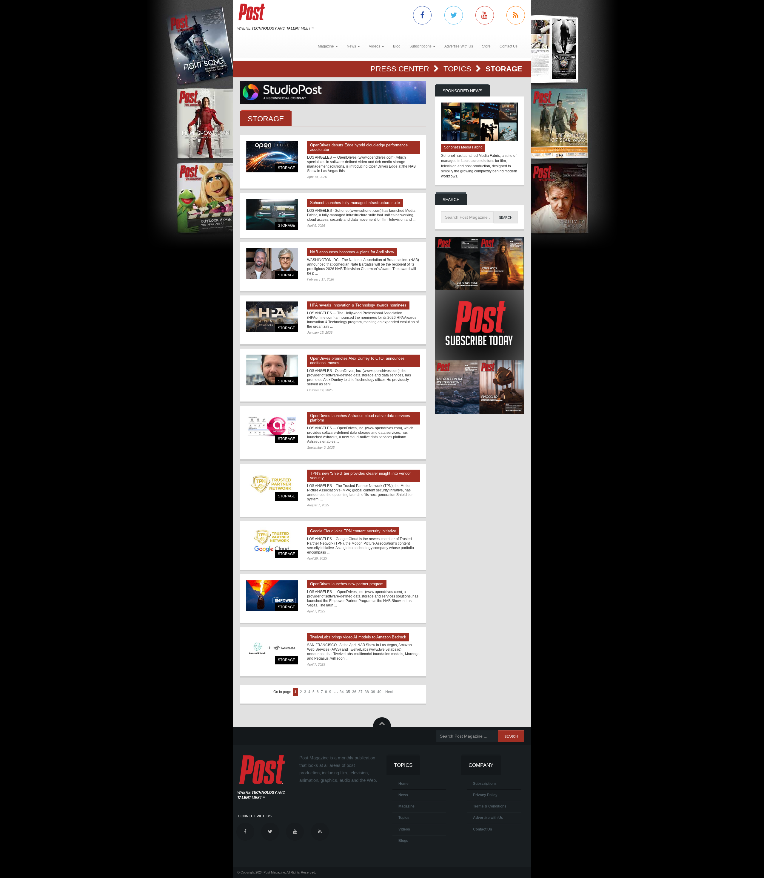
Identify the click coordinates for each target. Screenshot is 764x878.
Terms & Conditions (489, 806)
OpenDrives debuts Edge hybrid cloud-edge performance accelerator (359, 147)
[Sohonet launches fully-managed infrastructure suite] (272, 214)
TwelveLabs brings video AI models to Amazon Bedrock (358, 637)
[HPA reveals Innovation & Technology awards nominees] (272, 316)
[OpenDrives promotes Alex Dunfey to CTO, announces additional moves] (272, 370)
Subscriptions (485, 784)
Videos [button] (375, 46)
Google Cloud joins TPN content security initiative (353, 531)
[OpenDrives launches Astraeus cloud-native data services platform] (272, 427)
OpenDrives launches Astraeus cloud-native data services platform (360, 417)
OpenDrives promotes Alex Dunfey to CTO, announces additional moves (357, 360)
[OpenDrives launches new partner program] (272, 595)
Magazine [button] (326, 46)
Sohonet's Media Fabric (463, 147)
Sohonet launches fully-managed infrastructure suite (355, 202)
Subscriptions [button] (420, 46)
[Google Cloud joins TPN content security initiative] (272, 542)
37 (360, 692)
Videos (404, 829)
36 (354, 692)
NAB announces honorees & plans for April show (352, 252)
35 (348, 692)
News (403, 795)
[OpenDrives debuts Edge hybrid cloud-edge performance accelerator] (272, 156)
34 (342, 692)
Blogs (403, 841)
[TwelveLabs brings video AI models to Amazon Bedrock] (272, 648)
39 (373, 692)
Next (389, 692)
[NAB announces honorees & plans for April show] (272, 263)
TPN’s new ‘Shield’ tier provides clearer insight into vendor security (360, 475)
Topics (458, 69)
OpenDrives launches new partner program (346, 584)
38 (367, 692)
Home (403, 784)
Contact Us (508, 46)
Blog (397, 46)
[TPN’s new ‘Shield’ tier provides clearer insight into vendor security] (272, 485)
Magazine (406, 806)
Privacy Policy (485, 795)
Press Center (401, 69)
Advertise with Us (488, 818)
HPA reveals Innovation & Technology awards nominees (358, 305)
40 (379, 692)
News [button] (352, 46)
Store (486, 46)
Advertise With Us (458, 46)
